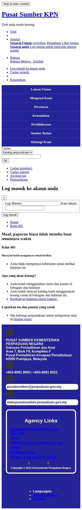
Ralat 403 (16, 226)
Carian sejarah (19, 72)
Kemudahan (41, 115)
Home (14, 222)
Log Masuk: (13, 203)
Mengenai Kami (41, 98)
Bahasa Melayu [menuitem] (21, 61)
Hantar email (22, 319)
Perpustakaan (19, 179)
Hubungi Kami (41, 142)
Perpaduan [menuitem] (54, 43)
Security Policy (58, 462)
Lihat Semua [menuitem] (70, 43)
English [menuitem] (38, 61)
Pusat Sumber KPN (30, 14)
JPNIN (15, 438)
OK (5, 160)
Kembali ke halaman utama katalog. (34, 299)
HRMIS (15, 448)
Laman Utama (41, 89)
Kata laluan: (69, 203)
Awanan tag (18, 176)
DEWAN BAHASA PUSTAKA (33, 457)
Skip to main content (16, 3)
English (39, 499)
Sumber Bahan (41, 133)
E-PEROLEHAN (22, 452)
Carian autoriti (19, 172)
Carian (6, 148)
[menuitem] (21, 43)
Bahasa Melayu (45, 495)
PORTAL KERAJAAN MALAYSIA (36, 443)
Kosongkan (17, 80)
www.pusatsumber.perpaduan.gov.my (37, 402)
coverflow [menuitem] (39, 43)
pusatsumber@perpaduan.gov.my (34, 387)
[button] (13, 31)
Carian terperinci (21, 168)
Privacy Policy (38, 462)
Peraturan (41, 107)
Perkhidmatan (41, 124)
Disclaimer (21, 462)
